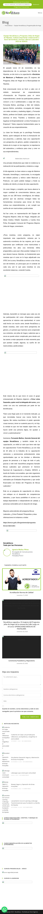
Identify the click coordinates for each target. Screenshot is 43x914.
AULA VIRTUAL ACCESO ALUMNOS (17, 4)
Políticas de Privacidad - (21, 2)
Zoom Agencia (34, 912)
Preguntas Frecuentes (21, 7)
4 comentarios (26, 788)
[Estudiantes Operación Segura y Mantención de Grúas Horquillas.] (6, 759)
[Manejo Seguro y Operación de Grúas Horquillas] (6, 786)
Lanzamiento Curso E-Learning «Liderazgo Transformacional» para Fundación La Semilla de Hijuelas (25, 803)
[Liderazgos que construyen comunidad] (6, 774)
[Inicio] (2, 25)
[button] (4, 910)
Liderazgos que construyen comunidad (23, 773)
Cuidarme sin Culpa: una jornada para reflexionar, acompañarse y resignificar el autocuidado (24, 737)
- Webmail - (36, 4)
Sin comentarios (26, 741)
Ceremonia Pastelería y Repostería (21, 661)
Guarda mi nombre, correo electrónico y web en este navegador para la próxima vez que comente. (20, 710)
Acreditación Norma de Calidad (21, 592)
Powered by (7, 912)
